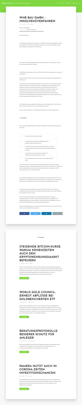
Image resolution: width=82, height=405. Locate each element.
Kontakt (62, 3)
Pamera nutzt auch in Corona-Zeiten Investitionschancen (38, 370)
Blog (58, 3)
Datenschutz (74, 3)
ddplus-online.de (7, 3)
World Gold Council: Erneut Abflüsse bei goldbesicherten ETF (37, 296)
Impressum (68, 3)
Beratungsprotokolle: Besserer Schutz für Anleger (38, 334)
